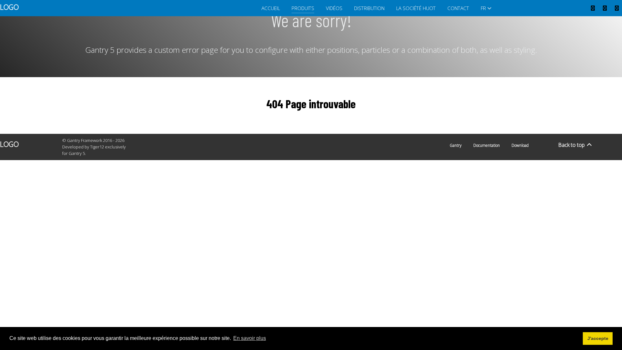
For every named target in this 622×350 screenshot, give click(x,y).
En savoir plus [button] (249, 338)
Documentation (486, 145)
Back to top (572, 144)
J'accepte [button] (597, 338)
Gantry (456, 145)
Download (520, 145)
